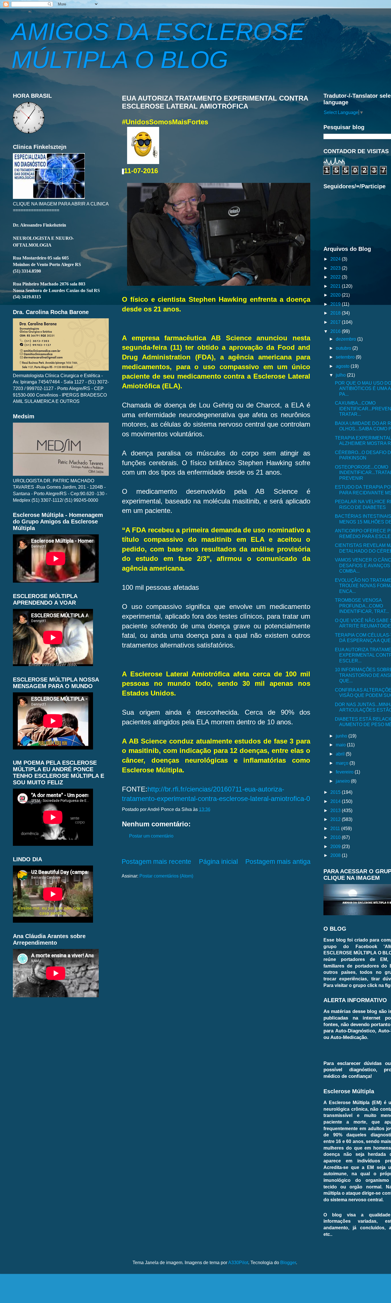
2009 (336, 846)
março (342, 763)
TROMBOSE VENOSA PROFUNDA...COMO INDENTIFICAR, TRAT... (362, 605)
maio (341, 744)
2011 (335, 828)
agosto (343, 366)
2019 (336, 304)
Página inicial (218, 861)
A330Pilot (238, 1262)
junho (342, 735)
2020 (336, 294)
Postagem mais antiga (278, 861)
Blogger (288, 1262)
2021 (336, 286)
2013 (336, 810)
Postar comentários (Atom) (166, 875)
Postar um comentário (151, 835)
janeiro (343, 781)
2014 (336, 801)
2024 (336, 258)
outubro (344, 348)
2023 (336, 268)
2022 (336, 276)
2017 (336, 322)
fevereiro (345, 771)
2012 (336, 819)
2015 (336, 792)
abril (341, 753)
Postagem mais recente (156, 861)
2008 (336, 855)
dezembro (346, 338)
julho (341, 374)
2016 (336, 331)
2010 (336, 837)
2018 (336, 312)
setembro (346, 356)
